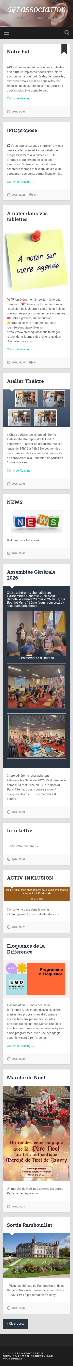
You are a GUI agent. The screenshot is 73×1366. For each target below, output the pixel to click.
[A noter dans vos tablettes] (36, 259)
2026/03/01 (18, 859)
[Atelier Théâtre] (36, 408)
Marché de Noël (26, 1077)
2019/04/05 (18, 111)
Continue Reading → (20, 98)
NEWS (15, 502)
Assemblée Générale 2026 (31, 575)
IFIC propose (22, 130)
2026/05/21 (18, 812)
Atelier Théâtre (25, 381)
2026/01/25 (18, 927)
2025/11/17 (18, 1206)
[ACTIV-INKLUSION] (36, 894)
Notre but (18, 51)
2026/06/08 (18, 553)
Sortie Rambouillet (29, 1225)
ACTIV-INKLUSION (30, 877)
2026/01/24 (18, 1058)
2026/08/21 (18, 194)
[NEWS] (36, 521)
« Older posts (15, 1323)
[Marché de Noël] (36, 1134)
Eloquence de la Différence (26, 949)
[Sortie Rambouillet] (36, 1255)
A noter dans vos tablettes (27, 216)
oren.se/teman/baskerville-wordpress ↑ (28, 1357)
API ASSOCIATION (36, 10)
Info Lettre (19, 830)
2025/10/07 (18, 1308)
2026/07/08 (18, 483)
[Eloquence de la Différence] (36, 979)
